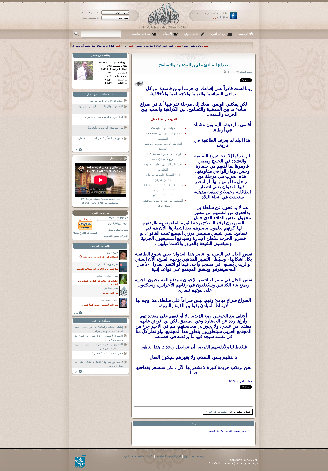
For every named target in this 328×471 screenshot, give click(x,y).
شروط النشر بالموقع (118, 229)
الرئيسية (243, 33)
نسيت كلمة (84, 13)
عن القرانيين (218, 33)
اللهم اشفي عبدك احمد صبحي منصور (198, 45)
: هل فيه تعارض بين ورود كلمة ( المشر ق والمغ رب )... (99, 346)
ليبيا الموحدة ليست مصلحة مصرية (104, 117)
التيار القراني (174, 456)
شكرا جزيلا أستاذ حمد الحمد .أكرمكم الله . (135, 45)
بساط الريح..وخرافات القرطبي (106, 100)
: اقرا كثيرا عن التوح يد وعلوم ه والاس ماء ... (99, 337)
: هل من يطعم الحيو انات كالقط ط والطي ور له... (99, 329)
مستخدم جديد (89, 18)
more (77, 149)
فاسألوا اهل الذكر (100, 320)
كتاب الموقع (191, 33)
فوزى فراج (112, 252)
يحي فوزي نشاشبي (108, 264)
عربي (215, 17)
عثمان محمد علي (109, 300)
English (224, 17)
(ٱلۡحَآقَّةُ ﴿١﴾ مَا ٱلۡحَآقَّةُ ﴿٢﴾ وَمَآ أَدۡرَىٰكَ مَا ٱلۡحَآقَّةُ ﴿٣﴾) (163, 190)
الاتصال (167, 33)
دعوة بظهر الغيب (235, 45)
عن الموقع (189, 456)
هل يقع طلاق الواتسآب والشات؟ (105, 127)
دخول (93, 12)
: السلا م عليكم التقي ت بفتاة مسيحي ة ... (99, 363)
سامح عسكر (97, 55)
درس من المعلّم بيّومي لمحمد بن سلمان (100, 138)
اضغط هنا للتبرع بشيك (85, 232)
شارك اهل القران (100, 213)
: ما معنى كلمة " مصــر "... (106, 353)
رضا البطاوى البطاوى (107, 276)
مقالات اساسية (141, 33)
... (167, 45)
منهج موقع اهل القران (118, 223)
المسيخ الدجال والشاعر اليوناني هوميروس (100, 106)
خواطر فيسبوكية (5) (163, 128)
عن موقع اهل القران (118, 217)
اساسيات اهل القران (217, 411)
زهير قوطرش (111, 288)
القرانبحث (160, 456)
